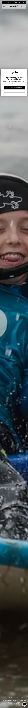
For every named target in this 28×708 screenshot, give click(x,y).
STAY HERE (14, 91)
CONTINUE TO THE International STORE (14, 87)
